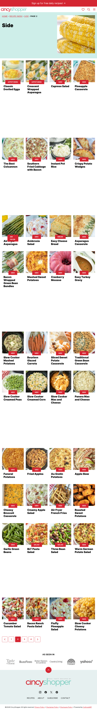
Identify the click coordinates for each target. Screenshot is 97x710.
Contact (65, 698)
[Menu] (94, 9)
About (41, 698)
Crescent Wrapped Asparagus (34, 89)
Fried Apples (35, 473)
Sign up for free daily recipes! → (49, 3)
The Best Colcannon (10, 165)
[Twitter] (51, 692)
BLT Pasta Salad (33, 551)
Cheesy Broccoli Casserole (10, 513)
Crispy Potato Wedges (83, 165)
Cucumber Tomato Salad (12, 625)
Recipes (31, 698)
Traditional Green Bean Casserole (82, 360)
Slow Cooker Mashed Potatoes (12, 360)
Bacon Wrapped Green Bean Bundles (11, 282)
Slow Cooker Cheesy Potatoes (83, 626)
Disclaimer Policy (52, 707)
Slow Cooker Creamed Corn (36, 398)
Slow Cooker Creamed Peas (13, 398)
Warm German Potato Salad (84, 551)
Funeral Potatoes (9, 475)
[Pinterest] (57, 692)
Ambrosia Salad (33, 242)
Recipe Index (15, 16)
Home (5, 16)
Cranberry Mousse (57, 279)
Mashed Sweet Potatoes (36, 279)
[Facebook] (45, 692)
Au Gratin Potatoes (57, 475)
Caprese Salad (60, 86)
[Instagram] (40, 692)
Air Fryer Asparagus (11, 242)
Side (26, 16)
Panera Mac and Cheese (82, 398)
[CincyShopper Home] (14, 9)
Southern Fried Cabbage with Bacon (36, 166)
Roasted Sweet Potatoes (80, 513)
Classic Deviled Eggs (12, 88)
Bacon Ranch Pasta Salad (35, 625)
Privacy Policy (39, 707)
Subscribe (52, 698)
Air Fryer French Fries (59, 511)
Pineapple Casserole (81, 88)
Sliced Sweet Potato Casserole (59, 360)
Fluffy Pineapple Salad (57, 626)
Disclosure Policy (66, 707)
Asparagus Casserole (82, 242)
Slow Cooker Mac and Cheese (59, 399)
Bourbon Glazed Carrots (32, 360)
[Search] (88, 9)
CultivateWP (87, 707)
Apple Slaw (82, 473)
